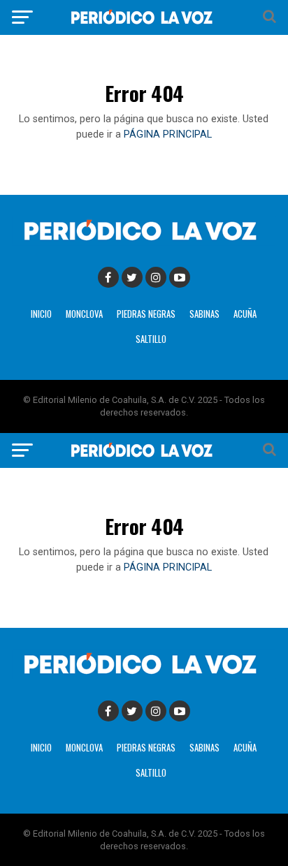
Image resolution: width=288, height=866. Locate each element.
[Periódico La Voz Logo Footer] (144, 242)
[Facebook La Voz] (108, 277)
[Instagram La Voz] (155, 277)
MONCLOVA (84, 314)
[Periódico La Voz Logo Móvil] (144, 24)
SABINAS (204, 314)
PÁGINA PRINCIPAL (168, 134)
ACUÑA (245, 314)
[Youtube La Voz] (179, 277)
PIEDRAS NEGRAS (146, 314)
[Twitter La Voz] (132, 277)
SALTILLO (151, 339)
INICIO (41, 314)
